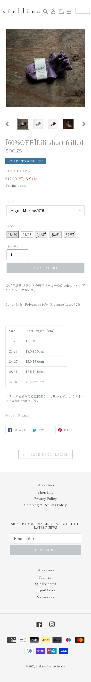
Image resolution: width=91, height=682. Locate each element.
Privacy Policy (45, 498)
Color (11, 202)
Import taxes (45, 589)
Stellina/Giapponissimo (50, 666)
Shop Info (46, 492)
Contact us (45, 596)
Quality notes (45, 583)
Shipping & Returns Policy (45, 504)
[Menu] (69, 11)
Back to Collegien (49, 454)
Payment (45, 577)
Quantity (12, 246)
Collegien (18, 170)
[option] (23, 123)
